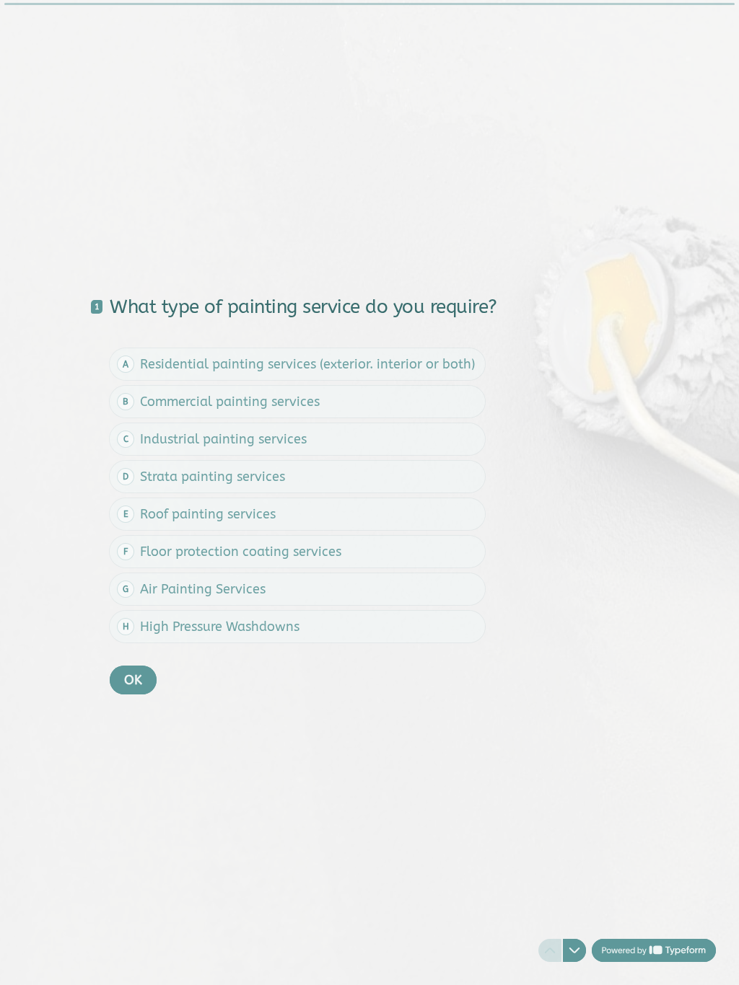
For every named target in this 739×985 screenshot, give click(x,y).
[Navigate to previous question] (549, 950)
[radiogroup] (297, 495)
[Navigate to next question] (574, 950)
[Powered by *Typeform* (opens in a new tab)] (654, 950)
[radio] (297, 364)
